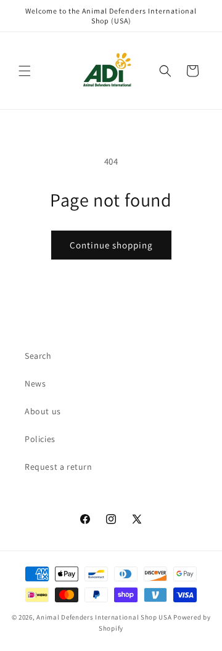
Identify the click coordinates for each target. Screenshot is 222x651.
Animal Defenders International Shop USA (103, 617)
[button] (24, 70)
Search (38, 355)
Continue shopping (111, 245)
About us (43, 411)
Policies (40, 438)
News (35, 383)
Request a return (58, 466)
